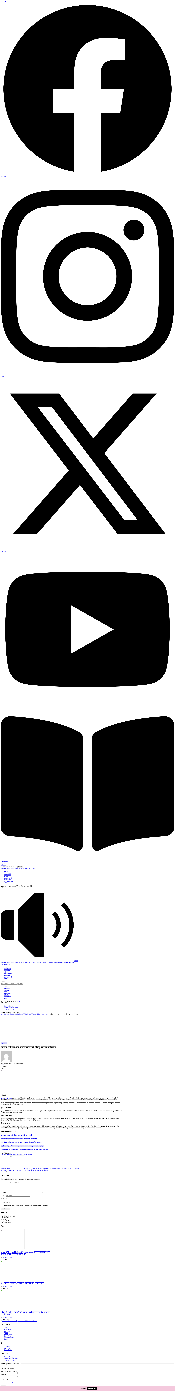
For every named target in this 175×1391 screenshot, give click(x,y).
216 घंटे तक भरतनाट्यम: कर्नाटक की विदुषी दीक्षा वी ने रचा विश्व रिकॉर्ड (22, 1283)
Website (3, 1202)
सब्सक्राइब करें (92, 1389)
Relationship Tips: (6, 1098)
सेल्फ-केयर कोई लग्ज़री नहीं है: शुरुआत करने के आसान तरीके (16, 1135)
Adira (2, 1065)
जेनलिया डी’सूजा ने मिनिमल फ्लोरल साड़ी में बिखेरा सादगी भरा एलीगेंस (19, 1139)
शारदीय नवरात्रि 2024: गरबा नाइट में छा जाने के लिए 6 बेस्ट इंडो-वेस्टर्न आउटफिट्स (22, 1146)
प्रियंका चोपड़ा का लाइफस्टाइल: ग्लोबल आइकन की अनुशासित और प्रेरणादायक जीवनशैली (24, 1149)
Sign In (18, 1001)
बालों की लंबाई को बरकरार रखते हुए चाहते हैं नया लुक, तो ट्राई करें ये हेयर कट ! (21, 1142)
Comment (4, 1192)
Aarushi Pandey (7, 1257)
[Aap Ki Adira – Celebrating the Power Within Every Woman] (37, 962)
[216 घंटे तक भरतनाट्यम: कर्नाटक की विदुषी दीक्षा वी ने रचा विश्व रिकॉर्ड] (16, 1279)
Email (3, 1199)
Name (3, 1195)
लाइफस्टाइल (4, 1043)
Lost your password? (7, 1383)
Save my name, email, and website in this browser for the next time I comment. (25, 1205)
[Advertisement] (87, 1028)
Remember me (7, 1380)
